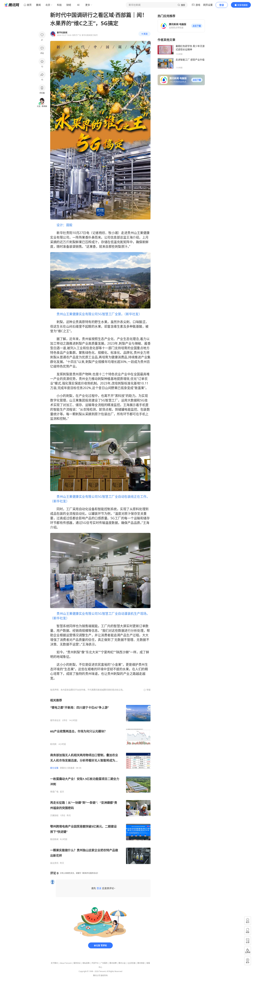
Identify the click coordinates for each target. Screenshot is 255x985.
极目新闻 (54, 839)
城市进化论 (55, 720)
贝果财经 (54, 815)
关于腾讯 (54, 963)
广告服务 (104, 963)
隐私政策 (86, 963)
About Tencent (66, 963)
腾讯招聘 (113, 963)
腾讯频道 (140, 963)
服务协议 (77, 963)
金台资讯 (54, 863)
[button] (196, 26)
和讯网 (53, 744)
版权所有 (104, 975)
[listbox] (100, 781)
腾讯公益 (122, 963)
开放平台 (95, 963)
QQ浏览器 (131, 963)
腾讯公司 (96, 975)
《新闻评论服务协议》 (90, 873)
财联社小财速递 (67, 768)
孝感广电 (54, 792)
